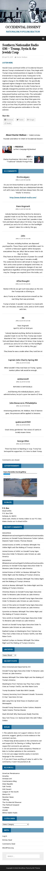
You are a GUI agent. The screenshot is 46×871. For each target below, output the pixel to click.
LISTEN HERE (7, 62)
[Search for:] (23, 856)
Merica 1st (6, 794)
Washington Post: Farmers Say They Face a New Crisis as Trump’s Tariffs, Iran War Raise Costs (22, 634)
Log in (4, 836)
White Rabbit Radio (9, 812)
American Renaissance (11, 773)
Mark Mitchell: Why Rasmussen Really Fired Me (20, 714)
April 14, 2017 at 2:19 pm (23, 425)
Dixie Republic (7, 784)
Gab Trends (6, 786)
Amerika (5, 776)
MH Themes (36, 868)
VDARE (5, 810)
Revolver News (8, 797)
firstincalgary (23, 177)
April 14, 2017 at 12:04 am (23, 284)
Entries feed (7, 840)
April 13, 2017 (8, 57)
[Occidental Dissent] (23, 21)
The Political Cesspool (10, 805)
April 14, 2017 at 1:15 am (23, 363)
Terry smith (6, 618)
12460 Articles (34, 135)
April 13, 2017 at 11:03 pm (23, 239)
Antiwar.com (7, 778)
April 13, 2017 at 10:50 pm (23, 209)
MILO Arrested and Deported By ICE (16, 667)
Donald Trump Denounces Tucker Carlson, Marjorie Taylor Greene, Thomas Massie (23, 539)
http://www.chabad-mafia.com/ (23, 197)
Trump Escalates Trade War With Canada (18, 690)
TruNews (5, 807)
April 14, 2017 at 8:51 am (23, 406)
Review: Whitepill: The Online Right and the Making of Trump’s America (21, 546)
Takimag (5, 799)
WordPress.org (8, 847)
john (23, 235)
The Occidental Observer (11, 802)
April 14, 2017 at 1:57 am (23, 382)
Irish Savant (6, 789)
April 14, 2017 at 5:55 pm (23, 444)
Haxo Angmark (23, 206)
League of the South (10, 791)
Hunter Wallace (22, 57)
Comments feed (8, 844)
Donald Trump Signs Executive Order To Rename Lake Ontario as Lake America (21, 554)
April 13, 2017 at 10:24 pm (23, 180)
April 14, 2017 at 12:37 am (23, 321)
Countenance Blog (9, 781)
